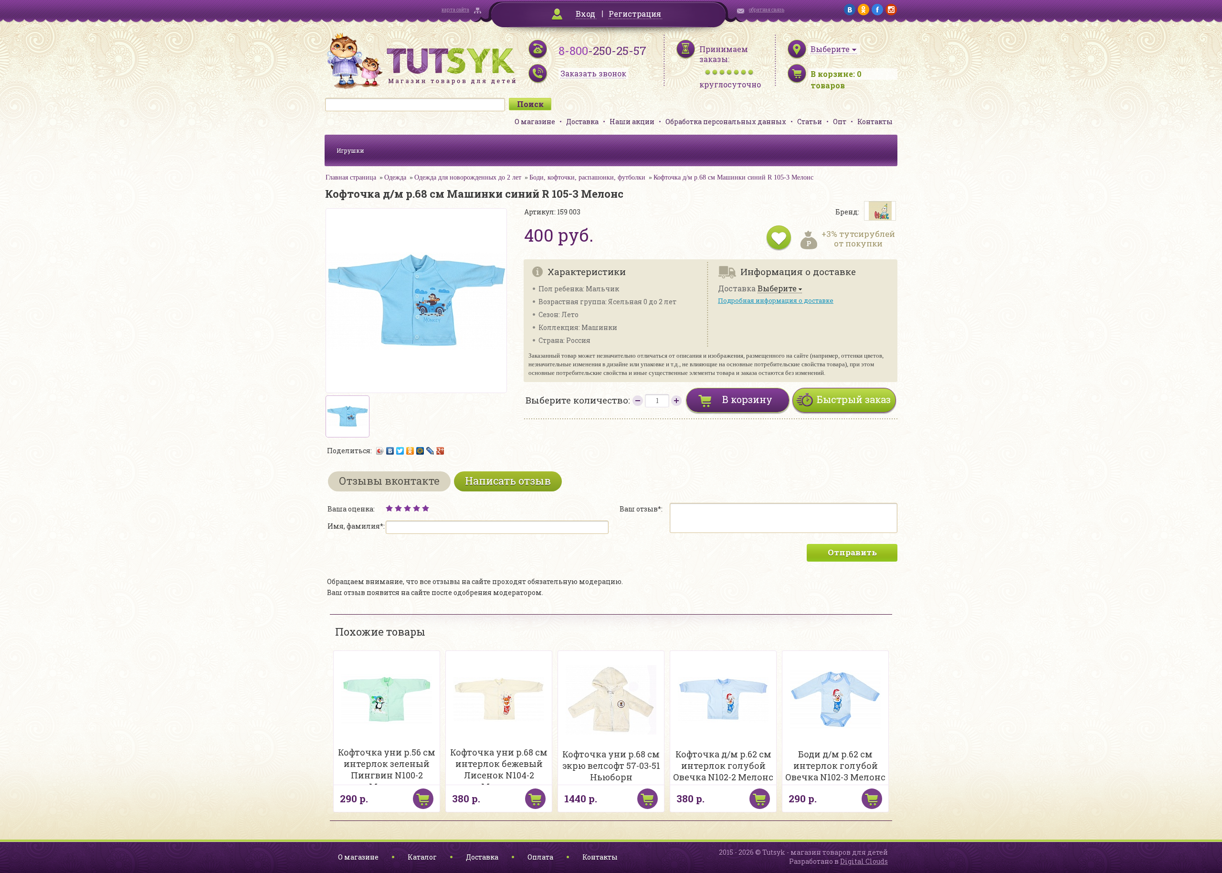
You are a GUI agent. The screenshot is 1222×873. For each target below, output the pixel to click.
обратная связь (766, 10)
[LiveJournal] (430, 451)
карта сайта (455, 10)
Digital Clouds (864, 861)
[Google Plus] (440, 451)
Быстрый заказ (854, 399)
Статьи (809, 121)
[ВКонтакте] (390, 451)
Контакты (875, 121)
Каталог (422, 857)
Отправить (852, 552)
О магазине (535, 121)
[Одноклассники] (410, 451)
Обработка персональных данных (725, 121)
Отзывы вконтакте (389, 481)
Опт (839, 121)
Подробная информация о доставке (775, 300)
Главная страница (351, 177)
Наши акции (632, 121)
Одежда (395, 177)
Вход (585, 14)
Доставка (582, 121)
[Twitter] (400, 451)
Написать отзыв (508, 481)
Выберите (777, 288)
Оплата (540, 857)
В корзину (747, 399)
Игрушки (350, 150)
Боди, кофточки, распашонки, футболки (587, 177)
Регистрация (635, 14)
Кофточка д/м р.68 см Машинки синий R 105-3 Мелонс (733, 177)
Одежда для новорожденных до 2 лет (467, 177)
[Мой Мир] (420, 451)
